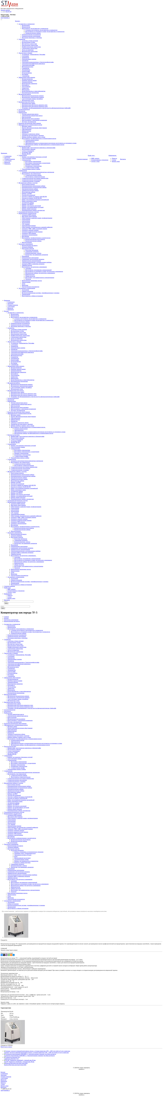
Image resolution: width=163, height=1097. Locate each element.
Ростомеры (25, 74)
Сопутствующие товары (29, 158)
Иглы (15, 856)
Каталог (17, 21)
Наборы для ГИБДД (27, 204)
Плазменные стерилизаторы (33, 166)
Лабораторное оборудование (27, 77)
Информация (113, 155)
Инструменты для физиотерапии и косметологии (36, 238)
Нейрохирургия (29, 274)
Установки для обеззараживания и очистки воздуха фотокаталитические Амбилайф (46, 108)
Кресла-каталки (26, 117)
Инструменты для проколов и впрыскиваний (38, 270)
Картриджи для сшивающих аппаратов (36, 254)
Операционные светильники (30, 257)
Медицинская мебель (25, 94)
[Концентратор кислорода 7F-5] (16, 937)
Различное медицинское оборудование (30, 123)
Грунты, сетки (95, 161)
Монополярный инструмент (22, 858)
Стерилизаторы (26, 160)
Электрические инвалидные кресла (32, 115)
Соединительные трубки (21, 859)
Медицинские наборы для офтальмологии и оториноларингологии (44, 144)
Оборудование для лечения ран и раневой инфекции (37, 227)
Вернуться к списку (6, 1047)
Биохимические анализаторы (30, 92)
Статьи (114, 160)
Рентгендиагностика (24, 146)
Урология (28, 279)
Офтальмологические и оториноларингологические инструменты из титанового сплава (50, 143)
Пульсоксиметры (27, 73)
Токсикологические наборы (30, 189)
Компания (4, 153)
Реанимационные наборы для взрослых (33, 210)
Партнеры (7, 157)
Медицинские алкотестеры (30, 51)
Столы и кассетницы (28, 150)
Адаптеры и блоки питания (30, 40)
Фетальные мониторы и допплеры (32, 37)
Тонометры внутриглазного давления (33, 135)
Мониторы (25, 285)
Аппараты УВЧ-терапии (29, 233)
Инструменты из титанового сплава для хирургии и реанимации (44, 271)
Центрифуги (25, 85)
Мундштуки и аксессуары (29, 43)
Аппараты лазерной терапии (30, 230)
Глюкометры (25, 68)
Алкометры (22, 39)
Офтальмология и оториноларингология (30, 124)
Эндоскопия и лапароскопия (27, 288)
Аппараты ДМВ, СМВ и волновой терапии (34, 228)
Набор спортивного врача (29, 201)
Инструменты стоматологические (35, 176)
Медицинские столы (28, 100)
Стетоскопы (25, 56)
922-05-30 (6, 11)
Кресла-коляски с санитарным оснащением (34, 120)
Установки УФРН (27, 152)
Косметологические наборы (33, 241)
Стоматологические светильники (31, 179)
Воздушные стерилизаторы (33, 161)
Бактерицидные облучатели (27, 102)
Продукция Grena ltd (28, 248)
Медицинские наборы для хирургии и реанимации (40, 273)
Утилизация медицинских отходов (29, 212)
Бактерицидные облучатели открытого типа (35, 106)
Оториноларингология (32, 140)
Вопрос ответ (116, 161)
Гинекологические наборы (33, 33)
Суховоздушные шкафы (32, 167)
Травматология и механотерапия (31, 260)
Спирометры (25, 76)
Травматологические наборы (30, 190)
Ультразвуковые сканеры (29, 59)
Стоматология (23, 170)
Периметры (25, 132)
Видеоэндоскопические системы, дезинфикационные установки (40, 293)
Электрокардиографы (28, 65)
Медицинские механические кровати (33, 95)
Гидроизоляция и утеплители (99, 160)
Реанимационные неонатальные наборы (33, 186)
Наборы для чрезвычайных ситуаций (32, 207)
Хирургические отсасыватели (30, 286)
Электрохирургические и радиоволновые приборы (37, 262)
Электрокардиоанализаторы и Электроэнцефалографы (38, 62)
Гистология (22, 111)
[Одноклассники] (11, 955)
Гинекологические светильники (31, 36)
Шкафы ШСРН (26, 154)
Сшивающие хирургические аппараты (33, 259)
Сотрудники (7, 160)
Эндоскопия (25, 290)
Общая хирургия (30, 276)
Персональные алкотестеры (30, 45)
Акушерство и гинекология (26, 24)
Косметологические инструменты (35, 239)
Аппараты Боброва (27, 247)
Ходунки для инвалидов (29, 121)
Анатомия (28, 268)
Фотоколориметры (27, 79)
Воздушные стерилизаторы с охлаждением (37, 163)
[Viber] (6, 955)
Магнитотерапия (27, 242)
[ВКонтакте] (2, 955)
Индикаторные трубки (28, 42)
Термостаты (25, 88)
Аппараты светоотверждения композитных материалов (38, 172)
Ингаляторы (25, 236)
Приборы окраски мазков (29, 80)
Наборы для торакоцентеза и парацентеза (26, 861)
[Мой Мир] (14, 955)
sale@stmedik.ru (5, 17)
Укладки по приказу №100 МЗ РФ (32, 198)
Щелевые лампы (26, 126)
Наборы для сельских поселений (31, 205)
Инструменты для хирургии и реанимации (34, 267)
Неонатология (26, 27)
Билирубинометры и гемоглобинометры (33, 91)
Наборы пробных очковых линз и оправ (33, 137)
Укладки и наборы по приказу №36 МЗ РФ (34, 196)
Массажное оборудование (29, 216)
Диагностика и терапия (25, 53)
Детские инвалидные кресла (30, 114)
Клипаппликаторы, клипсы (33, 253)
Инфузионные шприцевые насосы (32, 280)
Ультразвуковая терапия (29, 225)
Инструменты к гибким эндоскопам (32, 296)
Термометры (25, 57)
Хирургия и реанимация (26, 244)
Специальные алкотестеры (29, 48)
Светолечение (26, 221)
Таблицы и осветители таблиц (31, 134)
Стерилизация (23, 155)
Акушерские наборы (28, 202)
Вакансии (7, 162)
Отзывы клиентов (9, 159)
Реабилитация (23, 112)
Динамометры (26, 69)
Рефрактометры (26, 131)
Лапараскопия (26, 294)
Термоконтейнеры (27, 82)
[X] (4, 955)
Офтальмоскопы (26, 129)
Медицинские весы (27, 66)
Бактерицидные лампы (28, 103)
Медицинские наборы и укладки (28, 183)
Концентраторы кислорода (29, 245)
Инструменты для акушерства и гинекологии (35, 28)
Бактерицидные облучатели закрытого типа (34, 105)
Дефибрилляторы (27, 265)
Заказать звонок (5, 10)
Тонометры (25, 60)
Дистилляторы (26, 86)
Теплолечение (26, 222)
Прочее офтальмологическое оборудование (34, 128)
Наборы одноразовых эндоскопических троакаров (28, 852)
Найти (6, 603)
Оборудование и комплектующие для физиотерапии (37, 218)
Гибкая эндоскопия (27, 291)
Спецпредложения (82, 159)
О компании (7, 156)
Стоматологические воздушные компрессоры (35, 178)
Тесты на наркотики (28, 50)
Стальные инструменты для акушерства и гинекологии (41, 30)
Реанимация (25, 256)
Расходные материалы (31, 250)
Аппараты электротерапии (29, 234)
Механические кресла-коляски (31, 118)
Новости (114, 158)
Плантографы (26, 71)
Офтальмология (29, 141)
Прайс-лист (91, 155)
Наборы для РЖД (27, 193)
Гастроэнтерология (24, 109)
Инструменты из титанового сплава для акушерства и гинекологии (44, 31)
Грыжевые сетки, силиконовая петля (24, 853)
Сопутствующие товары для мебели (32, 98)
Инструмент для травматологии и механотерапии (39, 277)
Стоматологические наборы (33, 175)
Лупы (23, 283)
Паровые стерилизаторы (32, 164)
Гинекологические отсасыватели (31, 34)
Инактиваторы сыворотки (29, 83)
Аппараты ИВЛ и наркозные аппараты (33, 264)
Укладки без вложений (28, 195)
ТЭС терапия (26, 224)
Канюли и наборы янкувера (22, 862)
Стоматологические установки (31, 181)
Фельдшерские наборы (28, 192)
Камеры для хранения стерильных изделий (34, 157)
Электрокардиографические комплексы (33, 63)
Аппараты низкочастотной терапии (32, 231)
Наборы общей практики (29, 209)
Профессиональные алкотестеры (31, 47)
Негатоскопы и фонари (28, 149)
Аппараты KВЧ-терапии (29, 215)
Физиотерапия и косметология (27, 213)
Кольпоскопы (26, 25)
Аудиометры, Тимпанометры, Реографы (33, 54)
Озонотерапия (26, 219)
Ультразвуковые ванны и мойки (31, 169)
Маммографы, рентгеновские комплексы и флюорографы (38, 147)
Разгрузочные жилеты (28, 184)
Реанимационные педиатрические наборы (34, 187)
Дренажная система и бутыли (22, 855)
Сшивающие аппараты (32, 251)
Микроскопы (25, 89)
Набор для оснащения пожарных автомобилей (35, 199)
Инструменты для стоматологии (31, 173)
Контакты (123, 159)
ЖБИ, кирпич (95, 158)
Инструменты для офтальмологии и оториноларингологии (39, 138)
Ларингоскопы (26, 282)
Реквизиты (7, 163)
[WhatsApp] (9, 955)
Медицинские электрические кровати (33, 97)
